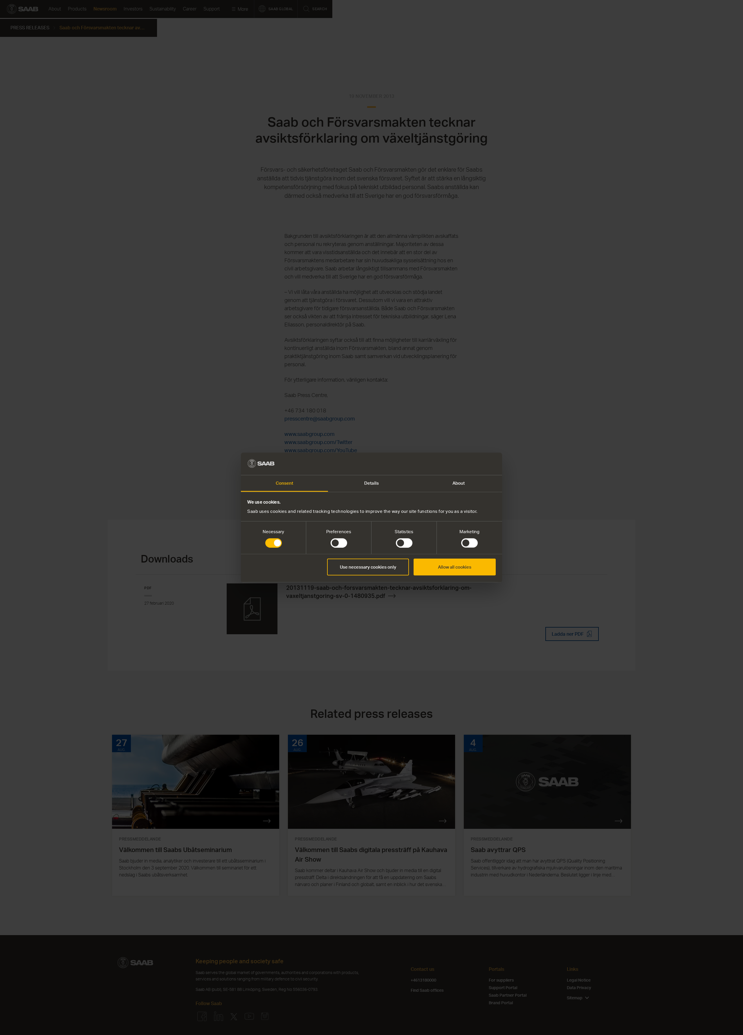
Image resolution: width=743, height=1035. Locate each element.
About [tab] (458, 483)
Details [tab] (371, 483)
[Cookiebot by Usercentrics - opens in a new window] (470, 463)
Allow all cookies (454, 567)
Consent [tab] (284, 483)
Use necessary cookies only (368, 567)
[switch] (339, 543)
